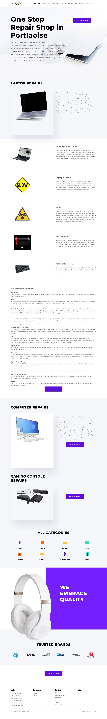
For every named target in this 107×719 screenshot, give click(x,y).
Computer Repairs (17, 696)
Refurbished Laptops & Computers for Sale (65, 3)
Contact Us (90, 3)
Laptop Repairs (16, 693)
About (36, 693)
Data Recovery (46, 3)
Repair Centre (36, 3)
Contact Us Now (82, 20)
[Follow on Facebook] (78, 693)
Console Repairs (17, 698)
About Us (82, 3)
